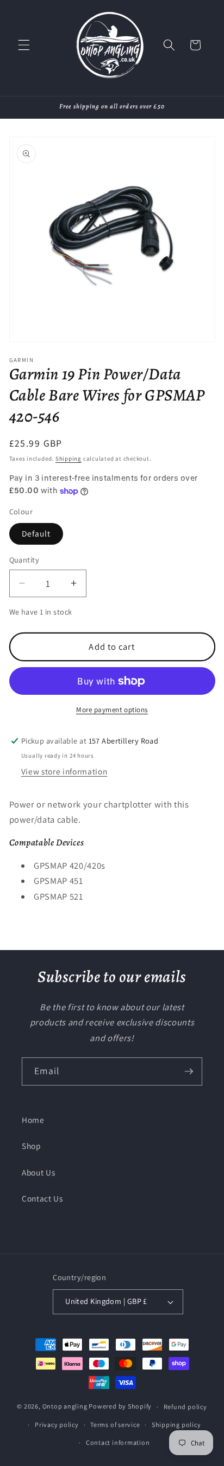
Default (36, 533)
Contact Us (42, 1198)
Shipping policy (176, 1424)
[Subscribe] (189, 1071)
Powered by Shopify (120, 1407)
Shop (31, 1145)
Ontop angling (65, 1407)
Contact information (118, 1442)
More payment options (112, 709)
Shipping (68, 458)
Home (33, 1119)
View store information (64, 771)
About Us (38, 1172)
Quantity (24, 559)
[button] (24, 45)
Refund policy (185, 1407)
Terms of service (115, 1424)
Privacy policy (57, 1424)
